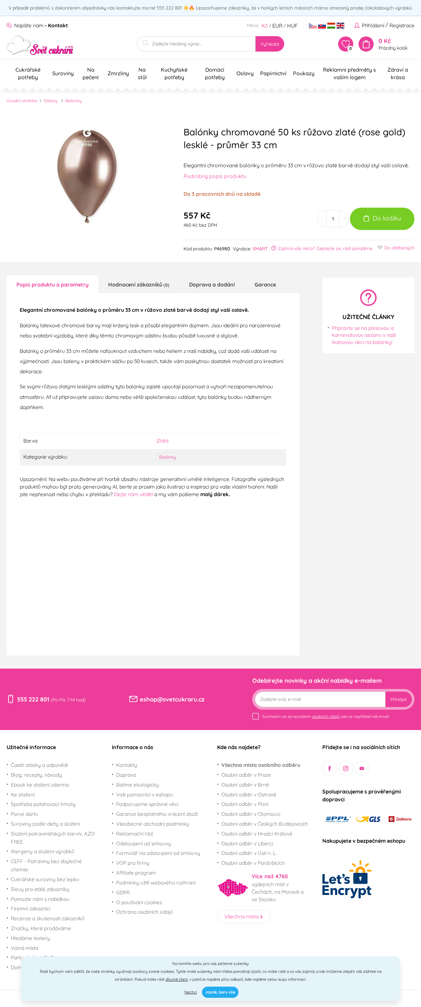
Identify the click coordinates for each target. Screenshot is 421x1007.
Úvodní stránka (22, 100)
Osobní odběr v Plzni (244, 804)
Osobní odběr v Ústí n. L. (249, 853)
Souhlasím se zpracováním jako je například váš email (325, 716)
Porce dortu (24, 814)
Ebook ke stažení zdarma (40, 784)
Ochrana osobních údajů (144, 911)
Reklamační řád (134, 833)
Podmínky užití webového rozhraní (155, 882)
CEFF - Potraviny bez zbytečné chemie (46, 865)
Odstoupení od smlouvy (143, 843)
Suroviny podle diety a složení (45, 823)
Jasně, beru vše (220, 992)
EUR (277, 25)
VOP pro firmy (132, 862)
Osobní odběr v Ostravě (248, 794)
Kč (264, 25)
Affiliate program (136, 872)
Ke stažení (23, 794)
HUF (292, 25)
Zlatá (162, 440)
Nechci (191, 992)
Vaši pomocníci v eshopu (144, 794)
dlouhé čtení (176, 979)
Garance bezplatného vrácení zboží (157, 814)
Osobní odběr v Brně (245, 784)
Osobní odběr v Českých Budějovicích (264, 823)
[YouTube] (362, 768)
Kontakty (126, 765)
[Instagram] (345, 768)
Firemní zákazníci (30, 908)
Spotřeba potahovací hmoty (43, 804)
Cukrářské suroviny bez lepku (45, 879)
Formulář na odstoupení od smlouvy (158, 853)
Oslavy (50, 100)
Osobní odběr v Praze (246, 774)
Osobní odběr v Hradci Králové (256, 833)
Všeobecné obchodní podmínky (152, 823)
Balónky (73, 100)
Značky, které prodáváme (41, 928)
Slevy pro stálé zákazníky (40, 889)
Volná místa (24, 948)
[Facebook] (329, 768)
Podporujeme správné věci (147, 804)
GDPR (123, 892)
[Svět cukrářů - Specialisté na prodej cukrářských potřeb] (40, 45)
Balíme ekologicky (137, 784)
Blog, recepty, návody (36, 774)
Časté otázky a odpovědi (39, 765)
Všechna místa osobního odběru (260, 765)
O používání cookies (139, 902)
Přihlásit (398, 699)
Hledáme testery (30, 938)
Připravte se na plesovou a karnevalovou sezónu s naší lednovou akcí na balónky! (364, 335)
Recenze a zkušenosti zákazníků (48, 918)
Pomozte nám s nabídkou (40, 899)
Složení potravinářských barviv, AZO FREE (53, 837)
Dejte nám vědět (133, 494)
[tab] (52, 284)
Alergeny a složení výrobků (42, 851)
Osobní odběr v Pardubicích (253, 862)
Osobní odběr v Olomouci (250, 814)
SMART (260, 249)
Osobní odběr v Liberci (247, 843)
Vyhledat (269, 44)
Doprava (126, 774)
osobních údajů (326, 716)
